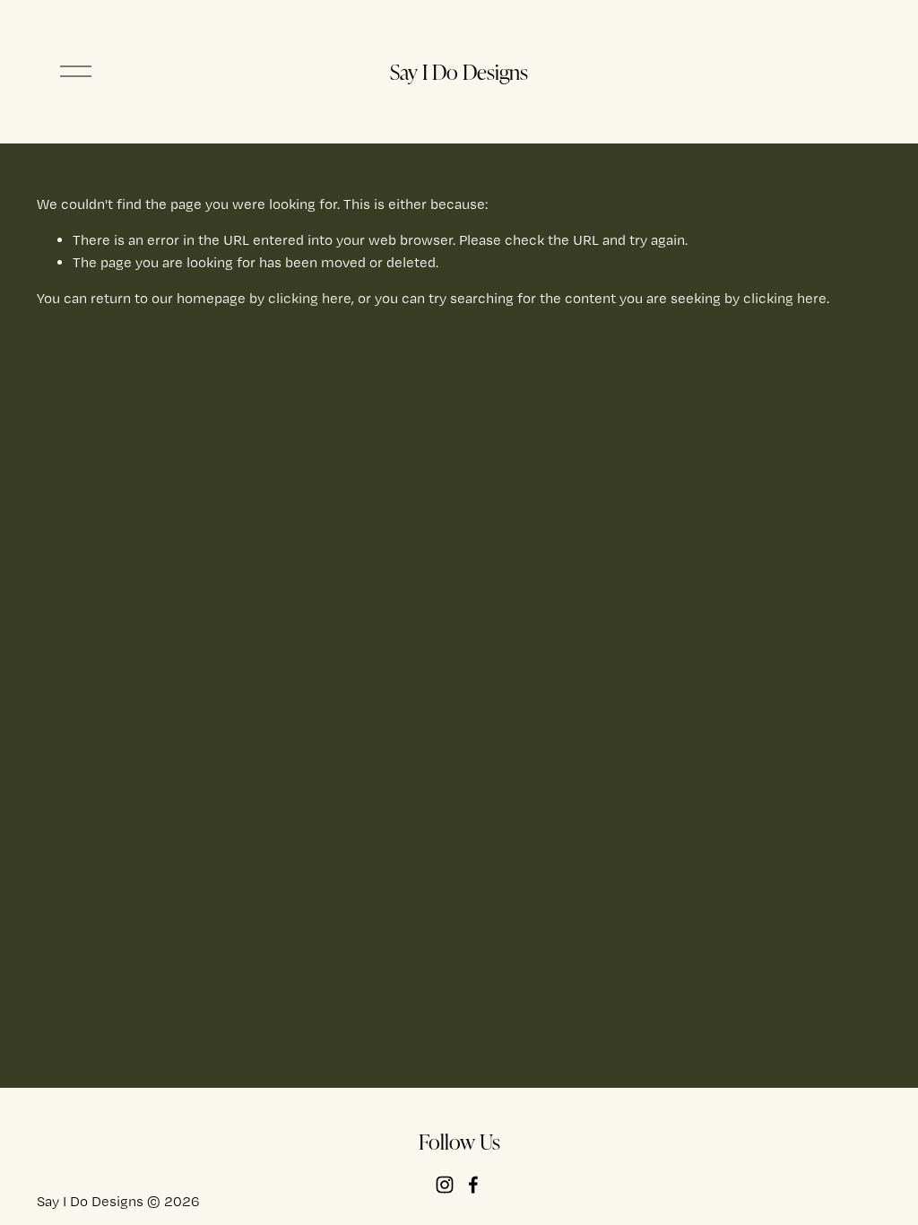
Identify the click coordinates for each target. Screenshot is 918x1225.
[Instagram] (445, 1185)
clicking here (309, 298)
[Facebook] (473, 1185)
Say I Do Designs (459, 71)
